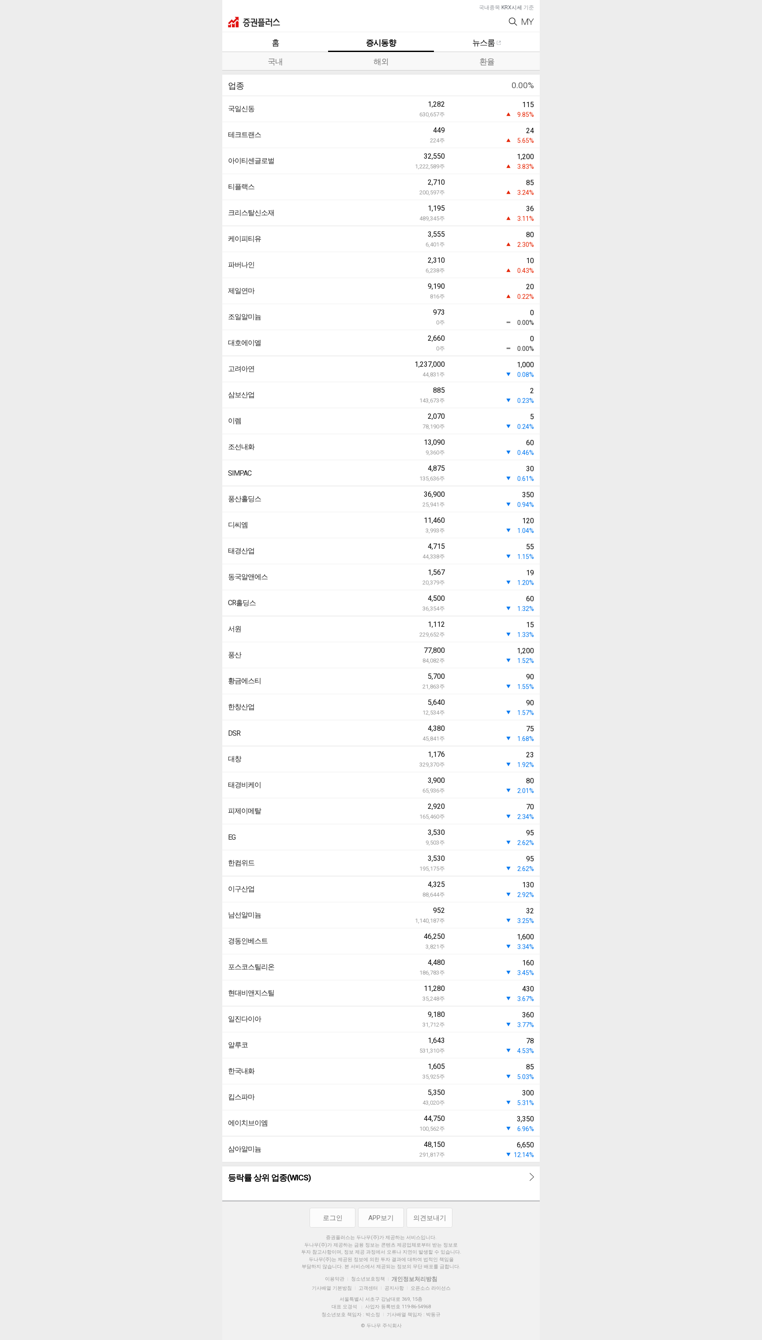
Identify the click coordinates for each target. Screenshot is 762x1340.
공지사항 (394, 1288)
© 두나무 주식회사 (381, 1326)
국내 (275, 61)
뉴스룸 (483, 42)
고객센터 (368, 1288)
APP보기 (381, 1218)
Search (513, 22)
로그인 (333, 1218)
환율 (486, 61)
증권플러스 (254, 22)
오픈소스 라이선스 (431, 1288)
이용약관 (334, 1279)
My (528, 22)
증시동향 (381, 42)
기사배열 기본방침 (332, 1288)
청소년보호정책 (368, 1279)
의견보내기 (429, 1218)
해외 (381, 61)
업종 (236, 86)
